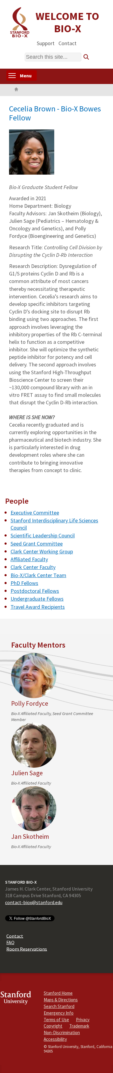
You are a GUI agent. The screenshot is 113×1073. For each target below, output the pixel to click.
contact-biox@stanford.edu (33, 902)
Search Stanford (59, 1006)
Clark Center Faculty (33, 567)
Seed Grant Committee (37, 543)
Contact (67, 42)
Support (46, 42)
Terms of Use (56, 1019)
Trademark (79, 1026)
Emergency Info (59, 1013)
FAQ (10, 942)
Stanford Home (58, 993)
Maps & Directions (61, 1000)
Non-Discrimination (62, 1032)
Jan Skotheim (30, 836)
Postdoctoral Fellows (35, 590)
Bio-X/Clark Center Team (38, 575)
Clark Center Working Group (42, 551)
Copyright (53, 1026)
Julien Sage (27, 773)
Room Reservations (26, 949)
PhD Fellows (24, 583)
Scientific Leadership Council (43, 535)
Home (16, 90)
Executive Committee (35, 512)
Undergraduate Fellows (37, 598)
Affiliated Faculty (29, 559)
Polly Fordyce (29, 703)
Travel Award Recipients (38, 606)
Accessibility (55, 1039)
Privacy (82, 1019)
